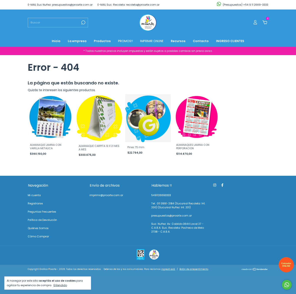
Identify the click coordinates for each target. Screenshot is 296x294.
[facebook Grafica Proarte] (222, 185)
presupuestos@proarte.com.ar (171, 215)
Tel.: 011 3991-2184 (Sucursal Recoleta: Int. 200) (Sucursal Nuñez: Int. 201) (178, 205)
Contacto (201, 41)
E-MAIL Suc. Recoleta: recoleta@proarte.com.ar (128, 5)
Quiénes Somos (38, 228)
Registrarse (35, 203)
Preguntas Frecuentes (42, 212)
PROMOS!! (125, 41)
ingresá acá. (168, 269)
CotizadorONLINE (286, 264)
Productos (102, 41)
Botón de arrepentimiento (193, 269)
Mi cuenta (34, 195)
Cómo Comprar (38, 236)
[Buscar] (83, 22)
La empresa (77, 41)
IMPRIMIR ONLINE (151, 41)
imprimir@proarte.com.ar (106, 195)
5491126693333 (161, 195)
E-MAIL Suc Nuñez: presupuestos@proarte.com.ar (60, 5)
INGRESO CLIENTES (230, 41)
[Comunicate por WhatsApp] (287, 285)
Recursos (178, 41)
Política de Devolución (42, 220)
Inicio (56, 41)
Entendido (60, 285)
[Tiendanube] (254, 270)
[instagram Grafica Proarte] (214, 185)
